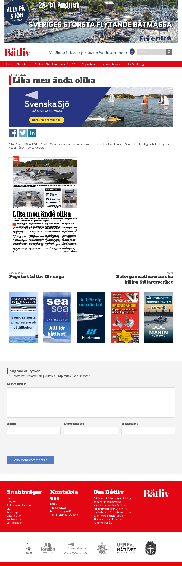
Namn (12, 423)
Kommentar (16, 384)
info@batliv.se (58, 507)
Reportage (89, 64)
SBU (74, 64)
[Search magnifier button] (169, 52)
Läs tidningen (14, 522)
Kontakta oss (111, 64)
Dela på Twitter (23, 133)
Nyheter (22, 64)
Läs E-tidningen (137, 64)
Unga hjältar (14, 515)
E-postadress (75, 423)
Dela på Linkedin (32, 133)
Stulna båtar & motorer (50, 64)
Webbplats (129, 423)
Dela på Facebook (13, 133)
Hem (9, 64)
